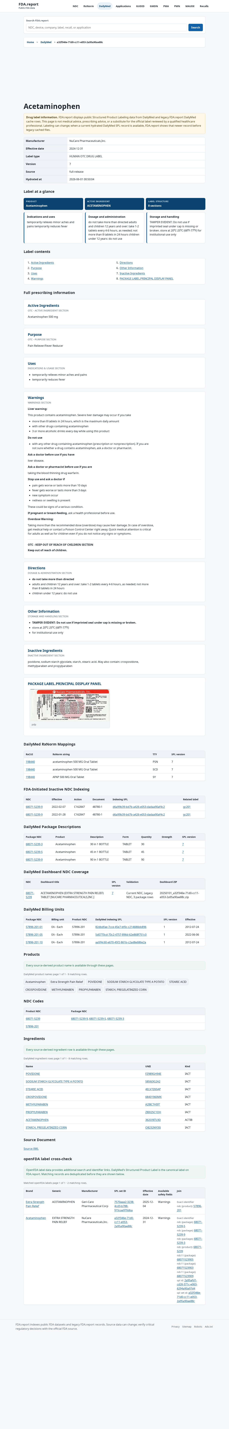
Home (30, 42)
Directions (126, 262)
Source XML (31, 1148)
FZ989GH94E (153, 1074)
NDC (75, 6)
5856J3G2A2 (152, 1081)
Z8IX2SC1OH (153, 1112)
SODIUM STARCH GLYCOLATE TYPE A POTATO (54, 1081)
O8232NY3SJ (153, 1127)
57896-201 (32, 1026)
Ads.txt (209, 1326)
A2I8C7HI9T (152, 1104)
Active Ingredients (42, 262)
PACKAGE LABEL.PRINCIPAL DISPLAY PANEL (146, 278)
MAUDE (189, 6)
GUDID (140, 6)
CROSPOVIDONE (36, 1097)
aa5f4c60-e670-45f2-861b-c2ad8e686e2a (120, 942)
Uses (34, 273)
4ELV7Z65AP (153, 1089)
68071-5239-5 (34, 852)
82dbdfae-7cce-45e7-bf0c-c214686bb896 (120, 927)
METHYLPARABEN (37, 1104)
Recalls (204, 6)
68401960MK (153, 1097)
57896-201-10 (34, 942)
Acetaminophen (36, 1218)
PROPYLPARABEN (37, 1112)
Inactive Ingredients (132, 273)
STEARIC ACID (34, 1089)
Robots (198, 1326)
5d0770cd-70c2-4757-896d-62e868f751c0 (121, 934)
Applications (123, 6)
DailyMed (104, 6)
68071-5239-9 (34, 807)
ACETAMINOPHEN (37, 1120)
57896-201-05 (34, 934)
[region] (114, 766)
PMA (166, 6)
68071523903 (185, 1268)
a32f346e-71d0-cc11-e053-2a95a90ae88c (124, 1222)
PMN (177, 6)
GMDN (154, 6)
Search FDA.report (37, 20)
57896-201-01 (34, 927)
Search (195, 27)
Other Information (131, 268)
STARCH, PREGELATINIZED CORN (46, 1127)
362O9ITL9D (153, 1120)
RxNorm (88, 6)
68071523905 (185, 1259)
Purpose (36, 268)
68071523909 (185, 1276)
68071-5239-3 (34, 844)
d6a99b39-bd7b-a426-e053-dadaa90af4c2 (139, 807)
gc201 (187, 807)
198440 (30, 762)
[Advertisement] (114, 74)
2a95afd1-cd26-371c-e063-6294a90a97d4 (187, 1284)
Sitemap (186, 1326)
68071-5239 (33, 1018)
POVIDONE (33, 1074)
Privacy (175, 1326)
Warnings (37, 278)
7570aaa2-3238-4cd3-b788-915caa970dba (124, 1206)
